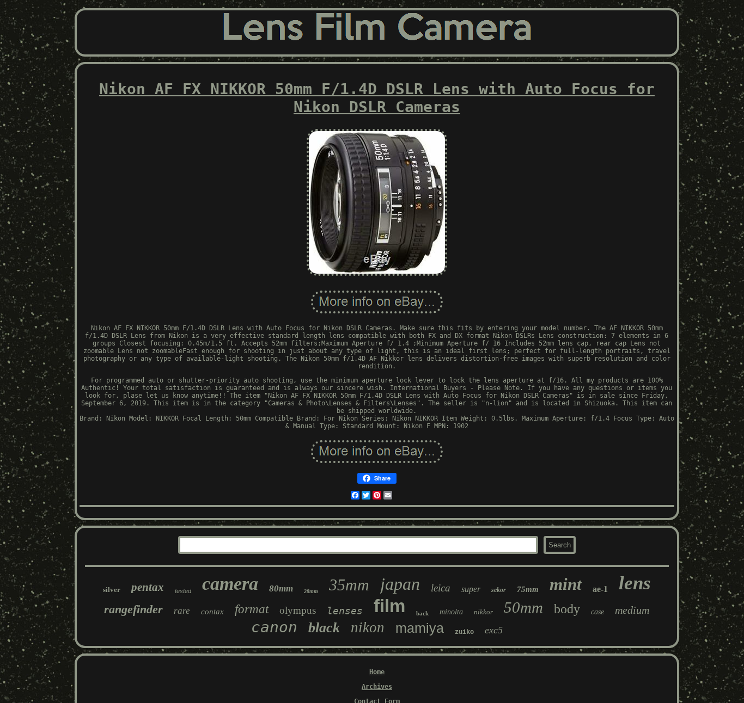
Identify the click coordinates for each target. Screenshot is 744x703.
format (252, 609)
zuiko (464, 632)
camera (230, 584)
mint (566, 584)
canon (274, 627)
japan (400, 584)
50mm (523, 607)
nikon (368, 627)
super (470, 589)
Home (377, 672)
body (567, 609)
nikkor (483, 612)
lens (635, 583)
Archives (377, 686)
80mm (281, 588)
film (389, 606)
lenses (345, 610)
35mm (349, 585)
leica (440, 588)
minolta (451, 612)
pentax (147, 587)
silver (111, 589)
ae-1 (600, 589)
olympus (297, 610)
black (324, 628)
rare (182, 611)
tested (183, 591)
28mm (311, 591)
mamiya (419, 628)
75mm (528, 589)
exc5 (494, 630)
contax (212, 611)
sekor (498, 590)
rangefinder (133, 609)
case (597, 612)
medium (632, 610)
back (422, 613)
